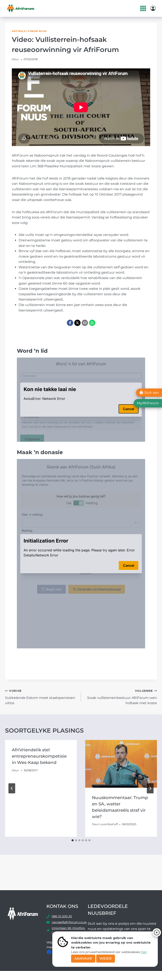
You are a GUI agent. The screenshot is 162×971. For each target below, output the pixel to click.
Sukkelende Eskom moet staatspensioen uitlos (40, 697)
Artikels (19, 31)
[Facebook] (70, 323)
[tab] (73, 840)
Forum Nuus (37, 31)
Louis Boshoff (109, 824)
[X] (77, 323)
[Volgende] (150, 788)
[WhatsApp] (92, 323)
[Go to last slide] (11, 788)
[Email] (85, 323)
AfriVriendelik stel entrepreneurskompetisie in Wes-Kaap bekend (39, 756)
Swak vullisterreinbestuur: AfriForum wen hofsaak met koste (122, 697)
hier (144, 952)
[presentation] (121, 764)
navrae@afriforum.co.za (69, 922)
